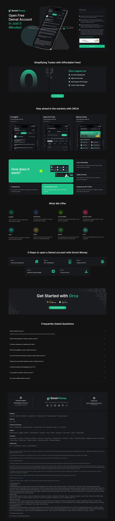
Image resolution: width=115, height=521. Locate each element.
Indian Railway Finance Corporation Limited (40, 489)
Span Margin (59, 432)
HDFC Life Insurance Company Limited (48, 488)
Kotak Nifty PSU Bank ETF (83, 508)
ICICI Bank (62, 496)
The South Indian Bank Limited (78, 489)
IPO (44, 427)
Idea (14, 489)
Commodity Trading (28, 427)
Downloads (42, 432)
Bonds (55, 427)
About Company (13, 438)
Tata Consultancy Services (18, 504)
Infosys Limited (34, 486)
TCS (41, 497)
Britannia (49, 496)
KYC (11, 445)
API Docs (25, 445)
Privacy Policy (48, 438)
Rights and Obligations (55, 440)
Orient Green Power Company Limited (75, 491)
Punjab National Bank (24, 489)
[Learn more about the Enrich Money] (59, 405)
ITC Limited (95, 500)
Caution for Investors (32, 440)
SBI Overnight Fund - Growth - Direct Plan (68, 510)
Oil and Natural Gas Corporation (54, 502)
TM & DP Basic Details (80, 438)
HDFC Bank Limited (62, 486)
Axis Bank (26, 496)
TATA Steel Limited (71, 486)
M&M (98, 496)
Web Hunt (63, 427)
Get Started (92, 46)
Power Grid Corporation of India (69, 502)
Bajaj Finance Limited (75, 488)
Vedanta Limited (22, 488)
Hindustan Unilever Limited (96, 488)
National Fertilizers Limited (19, 492)
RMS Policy (65, 438)
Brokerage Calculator (62, 416)
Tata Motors (49, 497)
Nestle (101, 496)
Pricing (48, 432)
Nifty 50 (18, 416)
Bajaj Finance (38, 496)
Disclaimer (33, 438)
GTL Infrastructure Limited (90, 491)
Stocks (11, 427)
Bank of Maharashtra (65, 489)
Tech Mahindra (28, 504)
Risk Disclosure (22, 440)
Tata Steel (55, 497)
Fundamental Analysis (51, 416)
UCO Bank (96, 489)
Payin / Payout (66, 432)
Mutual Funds (49, 427)
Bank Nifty (23, 416)
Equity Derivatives (18, 427)
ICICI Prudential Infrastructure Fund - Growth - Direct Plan (41, 508)
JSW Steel (72, 496)
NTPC (16, 497)
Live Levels (12, 416)
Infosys (66, 496)
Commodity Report (31, 416)
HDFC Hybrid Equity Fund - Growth (68, 507)
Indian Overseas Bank (55, 489)
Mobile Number (82, 9)
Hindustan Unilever (71, 500)
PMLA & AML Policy (57, 438)
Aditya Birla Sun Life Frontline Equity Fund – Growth (21, 507)
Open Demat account (57, 307)
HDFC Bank (62, 500)
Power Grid (24, 497)
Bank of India (63, 491)
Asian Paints (20, 496)
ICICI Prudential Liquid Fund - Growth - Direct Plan (65, 508)
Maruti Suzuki (93, 496)
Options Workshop (34, 432)
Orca (11, 421)
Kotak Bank (77, 496)
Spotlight (21, 432)
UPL (74, 497)
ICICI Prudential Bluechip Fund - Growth (18, 508)
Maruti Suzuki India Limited (33, 488)
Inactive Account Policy (43, 440)
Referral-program (13, 432)
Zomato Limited (89, 489)
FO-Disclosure (101, 438)
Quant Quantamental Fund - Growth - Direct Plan (23, 510)
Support (73, 432)
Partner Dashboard (32, 445)
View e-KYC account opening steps (86, 36)
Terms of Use (41, 438)
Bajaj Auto (31, 496)
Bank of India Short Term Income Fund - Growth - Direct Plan (46, 507)
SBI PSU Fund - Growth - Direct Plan (86, 510)
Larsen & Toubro (85, 496)
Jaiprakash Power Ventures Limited (32, 491)
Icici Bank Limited (13, 486)
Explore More (13, 121)
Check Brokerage (57, 95)
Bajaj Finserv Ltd (30, 500)
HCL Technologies (55, 500)
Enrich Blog (27, 438)
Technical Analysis (41, 416)
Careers (71, 438)
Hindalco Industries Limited (64, 488)
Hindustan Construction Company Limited (50, 491)
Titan (59, 497)
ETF (59, 427)
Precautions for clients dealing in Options (20, 516)
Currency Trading (38, 427)
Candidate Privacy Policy (91, 438)
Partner (52, 432)
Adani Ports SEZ (13, 496)
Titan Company (36, 504)
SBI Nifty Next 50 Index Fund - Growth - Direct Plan (46, 510)
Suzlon (17, 489)
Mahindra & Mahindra (30, 502)
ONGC (20, 497)
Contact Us (20, 438)
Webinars (26, 432)
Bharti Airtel (44, 496)
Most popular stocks (15, 483)
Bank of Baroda (29, 492)
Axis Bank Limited (53, 486)
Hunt (15, 421)
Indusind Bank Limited (43, 486)
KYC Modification (17, 445)
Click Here (21, 478)
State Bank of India (85, 488)
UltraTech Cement (44, 504)
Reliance (30, 497)
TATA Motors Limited (80, 486)
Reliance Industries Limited (24, 486)
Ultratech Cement (68, 497)
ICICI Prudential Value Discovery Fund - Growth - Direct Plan (90, 507)
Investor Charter (14, 440)
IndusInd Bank (56, 496)
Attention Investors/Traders (17, 513)
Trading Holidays (80, 432)
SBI (34, 497)
